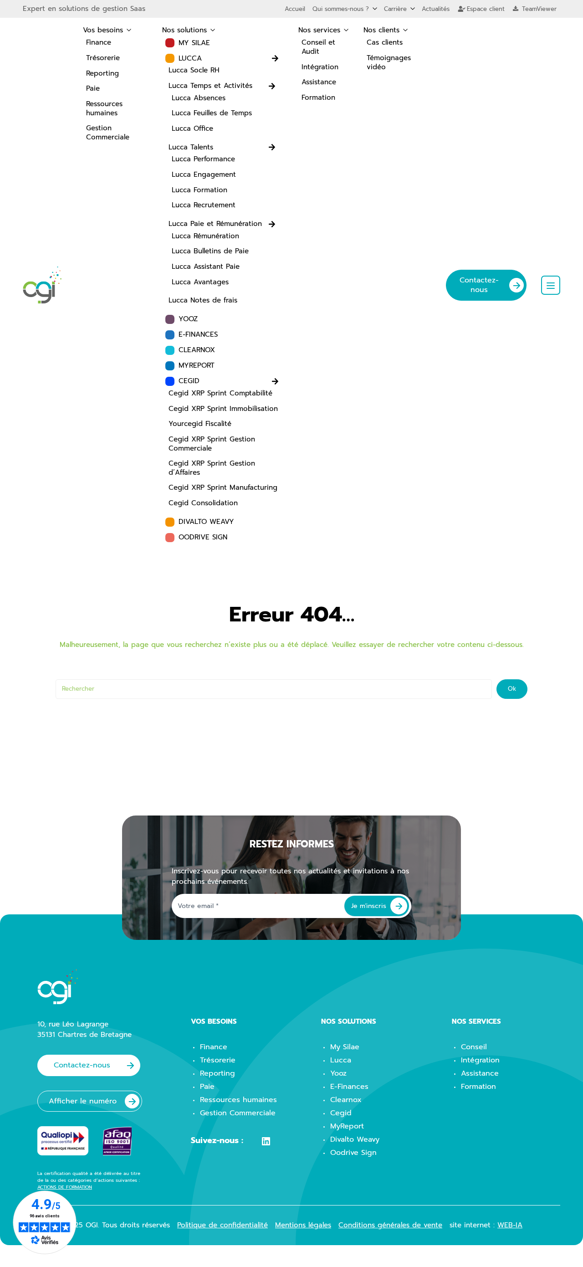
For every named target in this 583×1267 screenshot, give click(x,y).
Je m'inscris (368, 906)
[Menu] (550, 285)
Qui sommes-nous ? (340, 9)
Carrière (395, 9)
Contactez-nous (479, 285)
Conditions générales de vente (390, 1225)
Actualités (436, 9)
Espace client (485, 9)
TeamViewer (538, 9)
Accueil (295, 9)
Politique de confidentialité (222, 1225)
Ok (512, 688)
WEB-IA (509, 1225)
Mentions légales (303, 1225)
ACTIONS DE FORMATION (64, 1187)
